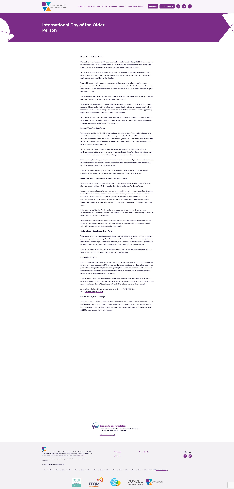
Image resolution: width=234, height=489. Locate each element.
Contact (122, 6)
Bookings (153, 6)
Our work (91, 6)
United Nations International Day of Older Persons (129, 62)
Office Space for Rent (136, 6)
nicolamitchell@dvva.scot (94, 292)
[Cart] (184, 6)
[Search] (190, 6)
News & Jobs (102, 6)
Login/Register (167, 6)
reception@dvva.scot (79, 455)
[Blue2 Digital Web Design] (161, 469)
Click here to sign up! (107, 435)
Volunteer (113, 6)
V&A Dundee (107, 265)
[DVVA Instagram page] (190, 456)
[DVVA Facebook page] (185, 456)
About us (81, 6)
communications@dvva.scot (118, 252)
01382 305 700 (64, 455)
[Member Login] (178, 6)
